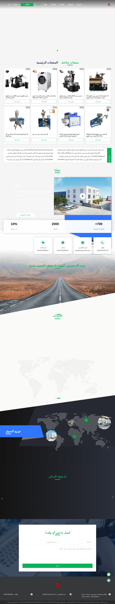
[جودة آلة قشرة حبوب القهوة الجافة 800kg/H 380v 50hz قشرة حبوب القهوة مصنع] (98, 120)
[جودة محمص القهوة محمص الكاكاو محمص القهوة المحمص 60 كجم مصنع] (17, 82)
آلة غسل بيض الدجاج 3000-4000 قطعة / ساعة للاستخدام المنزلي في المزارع (80, 153)
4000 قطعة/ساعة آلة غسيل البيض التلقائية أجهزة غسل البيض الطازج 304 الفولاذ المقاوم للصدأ (29, 156)
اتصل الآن (98, 101)
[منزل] (109, 4)
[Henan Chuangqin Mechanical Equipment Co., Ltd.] (82, 196)
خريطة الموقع (104, 602)
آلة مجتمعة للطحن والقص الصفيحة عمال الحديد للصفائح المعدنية (77, 159)
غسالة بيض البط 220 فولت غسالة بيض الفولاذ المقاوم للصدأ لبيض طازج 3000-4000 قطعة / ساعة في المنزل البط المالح (81, 156)
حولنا (45, 4)
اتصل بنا (79, 4)
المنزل (39, 4)
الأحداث (61, 4)
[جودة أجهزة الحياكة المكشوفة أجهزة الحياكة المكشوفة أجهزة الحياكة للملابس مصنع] (71, 120)
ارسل (57, 565)
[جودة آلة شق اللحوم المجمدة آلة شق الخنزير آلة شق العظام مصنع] (17, 120)
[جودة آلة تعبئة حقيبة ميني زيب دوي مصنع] (44, 120)
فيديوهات (70, 4)
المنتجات (53, 4)
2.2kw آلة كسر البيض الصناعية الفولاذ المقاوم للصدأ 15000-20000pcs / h (27, 150)
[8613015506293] (109, 574)
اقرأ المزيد (43, 215)
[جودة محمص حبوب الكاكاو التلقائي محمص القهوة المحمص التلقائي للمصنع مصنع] (71, 82)
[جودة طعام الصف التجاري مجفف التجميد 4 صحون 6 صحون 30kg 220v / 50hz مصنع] (44, 82)
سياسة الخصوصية (94, 602)
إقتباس (27, 4)
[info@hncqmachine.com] (109, 580)
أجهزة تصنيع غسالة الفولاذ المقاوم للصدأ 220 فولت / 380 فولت (24, 153)
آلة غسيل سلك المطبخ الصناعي (15, 159)
